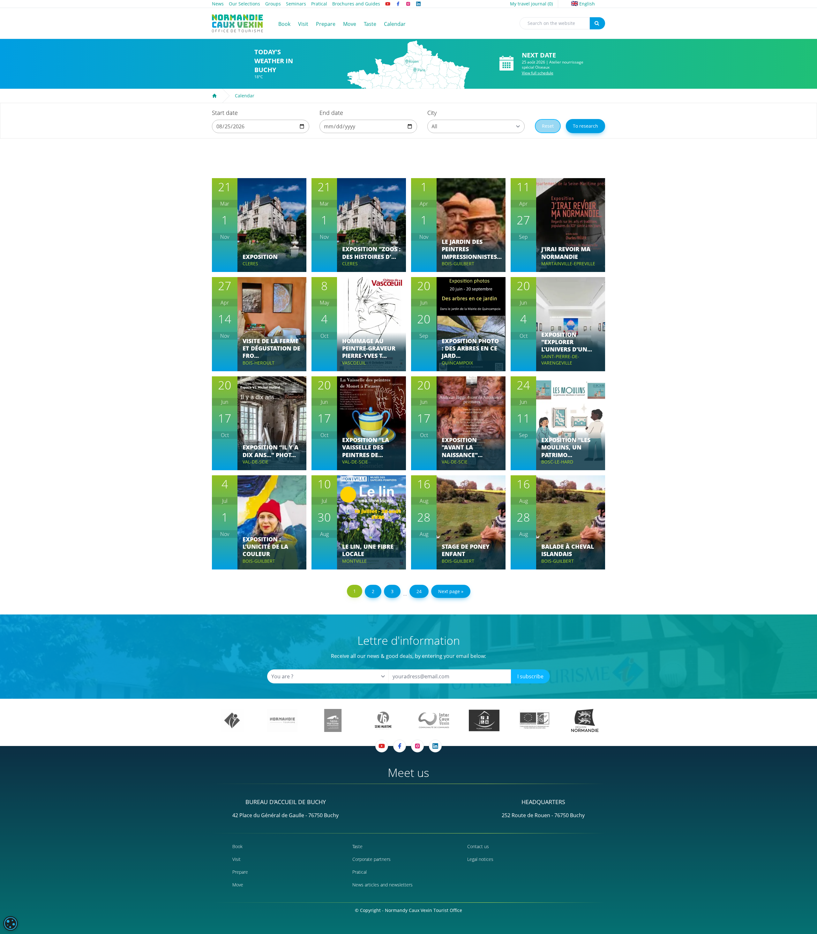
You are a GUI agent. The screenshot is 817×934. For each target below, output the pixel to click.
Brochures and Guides (356, 4)
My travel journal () (531, 4)
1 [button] (354, 591)
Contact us (478, 846)
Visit (236, 859)
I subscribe (530, 676)
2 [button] (373, 591)
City (432, 113)
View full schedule (537, 73)
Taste (357, 846)
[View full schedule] (506, 63)
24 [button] (419, 591)
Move (237, 885)
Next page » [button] (450, 591)
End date (331, 113)
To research (585, 126)
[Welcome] (214, 95)
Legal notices (480, 859)
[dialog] (10, 923)
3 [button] (392, 591)
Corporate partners (371, 859)
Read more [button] (260, 245)
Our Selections (244, 4)
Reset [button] (548, 126)
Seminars (296, 4)
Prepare (240, 872)
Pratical (319, 4)
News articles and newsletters (382, 885)
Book (237, 846)
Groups (273, 4)
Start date (225, 113)
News (218, 4)
